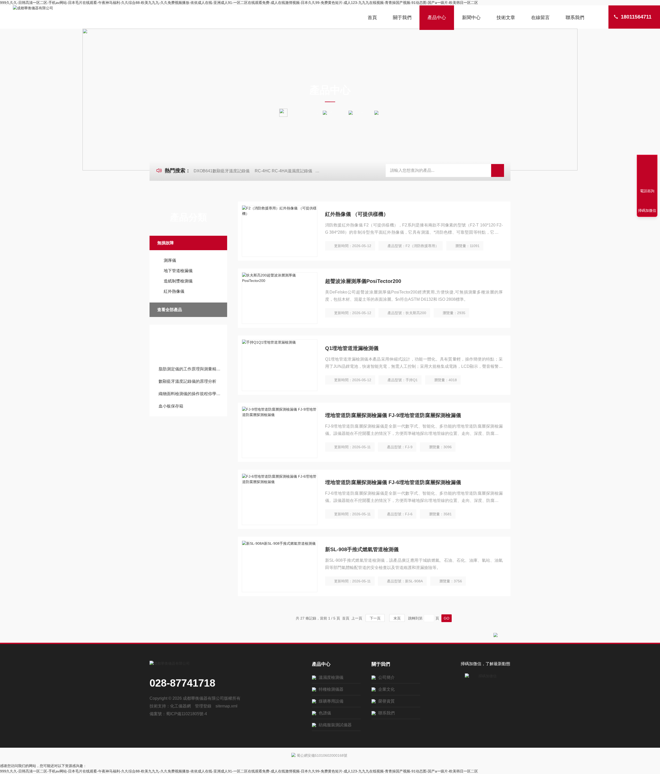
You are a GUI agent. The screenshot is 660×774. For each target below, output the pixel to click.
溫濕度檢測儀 (331, 677)
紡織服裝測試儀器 (335, 725)
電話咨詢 (647, 191)
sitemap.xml (226, 706)
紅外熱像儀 (174, 291)
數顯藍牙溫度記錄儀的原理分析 (187, 381)
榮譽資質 (386, 701)
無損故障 (363, 112)
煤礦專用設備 (331, 701)
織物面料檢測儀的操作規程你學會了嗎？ (191, 394)
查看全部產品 (169, 309)
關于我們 (402, 17)
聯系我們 (575, 17)
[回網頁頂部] (647, 172)
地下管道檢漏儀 (178, 270)
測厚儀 (170, 260)
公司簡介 (386, 677)
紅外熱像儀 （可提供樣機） (357, 214)
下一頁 (375, 618)
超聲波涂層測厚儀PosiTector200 (363, 281)
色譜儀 (325, 713)
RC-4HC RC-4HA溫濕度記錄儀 (283, 171)
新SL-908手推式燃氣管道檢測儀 (362, 549)
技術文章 (506, 17)
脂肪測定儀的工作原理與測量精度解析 (191, 369)
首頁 (372, 17)
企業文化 (386, 689)
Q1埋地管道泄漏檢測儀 (351, 348)
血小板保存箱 (171, 406)
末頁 (397, 618)
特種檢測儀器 (331, 689)
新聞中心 (471, 17)
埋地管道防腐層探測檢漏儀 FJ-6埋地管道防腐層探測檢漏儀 (393, 482)
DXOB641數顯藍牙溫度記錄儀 (222, 171)
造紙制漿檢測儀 (178, 281)
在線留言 (540, 17)
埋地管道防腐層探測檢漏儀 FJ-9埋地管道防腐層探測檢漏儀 (393, 415)
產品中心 (436, 17)
